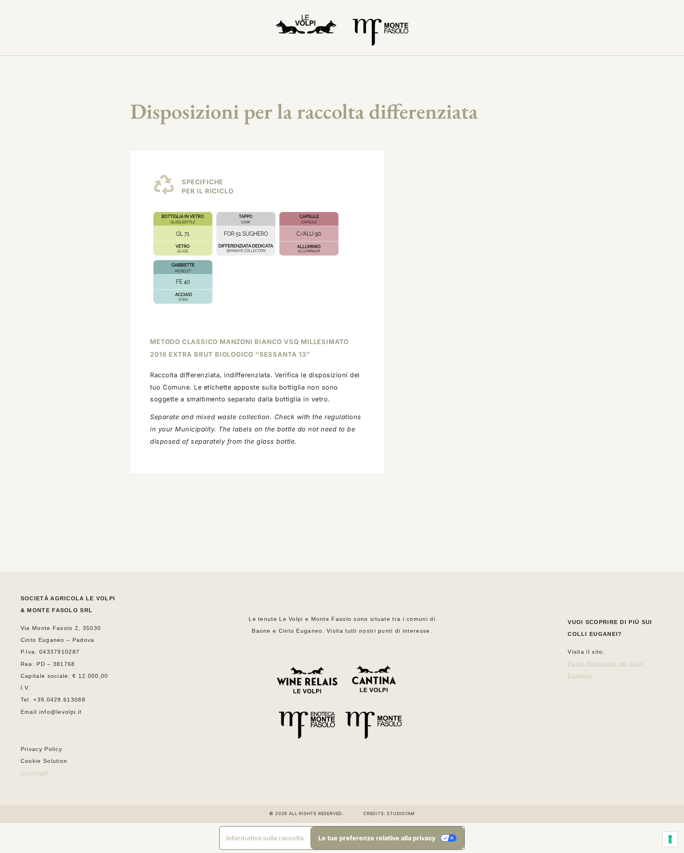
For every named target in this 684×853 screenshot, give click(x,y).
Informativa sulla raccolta (265, 838)
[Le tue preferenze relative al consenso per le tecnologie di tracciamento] (670, 839)
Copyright (35, 773)
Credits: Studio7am (388, 813)
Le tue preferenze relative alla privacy (376, 838)
